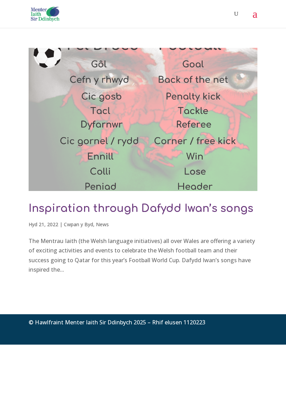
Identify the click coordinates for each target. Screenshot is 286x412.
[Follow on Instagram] (251, 332)
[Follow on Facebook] (223, 332)
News (102, 224)
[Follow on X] (237, 332)
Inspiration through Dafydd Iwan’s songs (141, 208)
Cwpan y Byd (78, 224)
